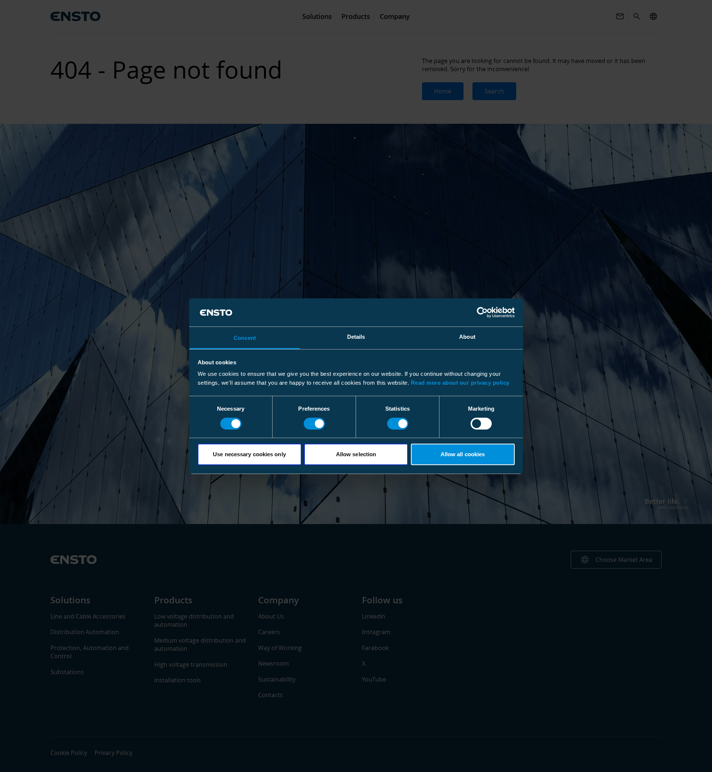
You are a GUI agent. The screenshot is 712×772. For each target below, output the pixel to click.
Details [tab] (356, 337)
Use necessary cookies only (249, 454)
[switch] (314, 424)
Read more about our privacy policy (460, 383)
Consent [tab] (245, 338)
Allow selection (356, 454)
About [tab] (467, 337)
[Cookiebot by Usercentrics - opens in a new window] (482, 312)
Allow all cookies (463, 454)
